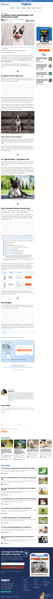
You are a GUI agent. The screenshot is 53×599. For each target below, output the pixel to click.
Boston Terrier (6, 55)
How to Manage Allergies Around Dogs (8, 52)
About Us (35, 582)
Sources (5, 331)
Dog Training (23, 8)
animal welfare (11, 394)
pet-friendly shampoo (19, 263)
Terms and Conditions (47, 582)
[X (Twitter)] (4, 4)
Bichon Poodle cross (14, 397)
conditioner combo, (30, 263)
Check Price (28, 277)
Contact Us (35, 581)
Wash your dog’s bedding (9, 248)
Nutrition (18, 8)
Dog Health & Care (4, 13)
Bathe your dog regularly (9, 255)
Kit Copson (6, 19)
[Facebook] (1, 4)
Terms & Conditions (14, 359)
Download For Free (45, 50)
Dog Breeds (34, 8)
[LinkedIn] (32, 21)
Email (19, 424)
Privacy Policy (16, 571)
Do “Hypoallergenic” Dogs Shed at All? (19, 50)
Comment (3, 412)
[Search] (51, 8)
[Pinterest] (8, 4)
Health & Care (12, 8)
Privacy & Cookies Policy (22, 359)
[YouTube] (6, 4)
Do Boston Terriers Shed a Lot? (7, 50)
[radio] (13, 370)
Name (2, 424)
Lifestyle (28, 8)
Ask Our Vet (39, 8)
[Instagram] (3, 4)
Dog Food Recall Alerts (27, 590)
